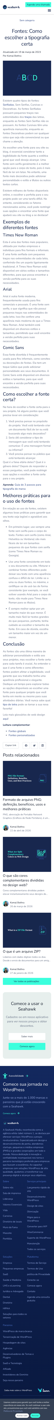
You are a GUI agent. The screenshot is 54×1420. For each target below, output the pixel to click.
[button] (26, 745)
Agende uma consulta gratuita (38, 1298)
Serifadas (8, 104)
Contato (31, 1291)
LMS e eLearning (11, 1285)
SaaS (5, 1274)
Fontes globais (17, 731)
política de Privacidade (38, 1274)
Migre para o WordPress (33, 1219)
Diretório (7, 1302)
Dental (6, 1297)
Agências (7, 1348)
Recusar (35, 1415)
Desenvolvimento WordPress (36, 1198)
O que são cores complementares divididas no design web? (23, 880)
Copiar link (10, 745)
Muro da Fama (10, 1227)
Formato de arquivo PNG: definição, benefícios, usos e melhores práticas (24, 804)
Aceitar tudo (22, 1415)
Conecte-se (33, 1280)
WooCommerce (35, 1232)
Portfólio (7, 1238)
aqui (5, 718)
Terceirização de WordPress (17, 1337)
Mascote (7, 1233)
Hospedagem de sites (14, 1342)
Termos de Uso (35, 1268)
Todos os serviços (36, 1249)
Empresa (7, 1263)
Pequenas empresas (13, 1268)
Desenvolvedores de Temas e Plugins (18, 1355)
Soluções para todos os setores (15, 1316)
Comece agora (34, 1285)
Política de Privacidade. (13, 1411)
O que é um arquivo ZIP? (21, 951)
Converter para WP (37, 1226)
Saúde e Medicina (12, 1280)
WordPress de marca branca (17, 1331)
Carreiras (7, 1216)
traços (28, 117)
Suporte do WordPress (39, 1237)
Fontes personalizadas (22, 735)
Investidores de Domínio (15, 1374)
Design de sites (35, 1206)
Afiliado (7, 1369)
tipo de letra (10, 704)
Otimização (32, 1211)
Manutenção (33, 1243)
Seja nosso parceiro (13, 1380)
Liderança (8, 1199)
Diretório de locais (12, 1221)
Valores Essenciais (12, 1204)
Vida (5, 1210)
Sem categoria (27, 20)
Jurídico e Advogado (13, 1291)
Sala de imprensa (12, 1193)
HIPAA (6, 1308)
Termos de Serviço (36, 1263)
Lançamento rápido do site (38, 1189)
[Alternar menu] (49, 10)
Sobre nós (8, 1187)
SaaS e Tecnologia (12, 1363)
